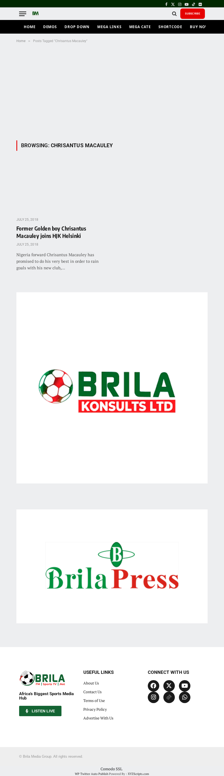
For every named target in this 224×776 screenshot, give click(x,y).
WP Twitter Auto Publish (91, 774)
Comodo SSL (111, 768)
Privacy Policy (95, 709)
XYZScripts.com (138, 774)
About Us (91, 683)
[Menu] (22, 14)
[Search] (174, 14)
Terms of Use (94, 700)
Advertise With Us (98, 718)
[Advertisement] (112, 90)
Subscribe (192, 13)
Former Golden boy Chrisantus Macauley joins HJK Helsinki (51, 232)
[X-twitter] (169, 686)
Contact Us (92, 691)
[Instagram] (153, 697)
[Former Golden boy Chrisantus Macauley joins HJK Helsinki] (61, 187)
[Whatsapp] (184, 697)
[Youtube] (184, 686)
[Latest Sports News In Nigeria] (35, 13)
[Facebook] (153, 686)
